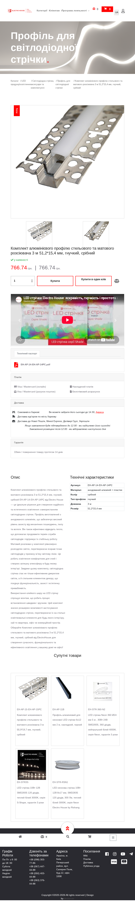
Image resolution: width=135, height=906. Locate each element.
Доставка (88, 862)
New (16, 110)
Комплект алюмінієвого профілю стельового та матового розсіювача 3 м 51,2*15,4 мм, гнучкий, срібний (97, 84)
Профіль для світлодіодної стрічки (62, 84)
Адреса (100, 412)
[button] (19, 320)
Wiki (85, 855)
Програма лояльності (74, 10)
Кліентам (54, 10)
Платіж (87, 859)
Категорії (42, 10)
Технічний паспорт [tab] (27, 353)
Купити (55, 281)
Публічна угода (91, 866)
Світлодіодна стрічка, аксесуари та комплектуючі (42, 84)
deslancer (69, 898)
